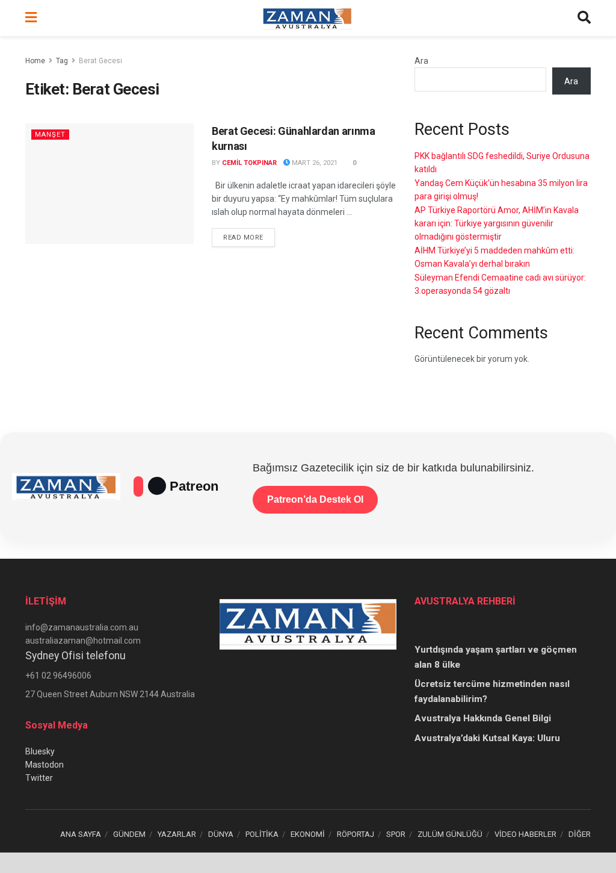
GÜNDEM (129, 834)
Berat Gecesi (100, 61)
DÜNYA (220, 834)
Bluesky (40, 751)
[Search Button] (584, 18)
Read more (249, 237)
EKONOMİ (308, 834)
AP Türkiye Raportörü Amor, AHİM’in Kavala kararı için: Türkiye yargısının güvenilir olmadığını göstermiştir (496, 223)
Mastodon (44, 764)
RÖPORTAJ (355, 834)
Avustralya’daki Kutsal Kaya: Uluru (487, 738)
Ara (421, 61)
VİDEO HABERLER (525, 834)
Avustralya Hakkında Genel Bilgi (482, 718)
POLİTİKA (262, 834)
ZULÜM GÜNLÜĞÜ (449, 834)
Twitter (39, 778)
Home (35, 61)
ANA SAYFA (80, 834)
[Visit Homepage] (307, 18)
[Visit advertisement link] (308, 863)
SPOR (395, 834)
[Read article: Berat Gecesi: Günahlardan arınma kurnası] (109, 183)
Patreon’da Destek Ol (315, 499)
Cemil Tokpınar (249, 163)
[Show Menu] (31, 18)
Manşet (50, 134)
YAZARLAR (177, 834)
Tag (62, 61)
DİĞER (579, 834)
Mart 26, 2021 (313, 163)
